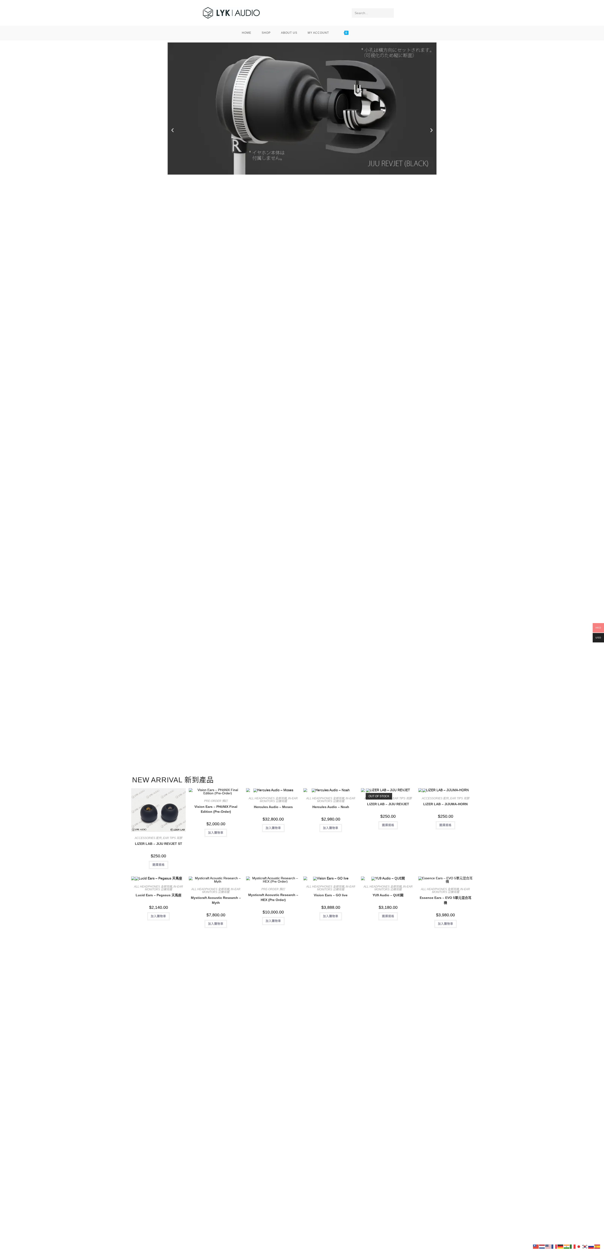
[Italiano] (573, 1246)
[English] (548, 1246)
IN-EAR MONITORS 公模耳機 (279, 800)
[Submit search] (389, 13)
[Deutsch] (561, 1246)
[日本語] (579, 1246)
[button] (172, 130)
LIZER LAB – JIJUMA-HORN (445, 804)
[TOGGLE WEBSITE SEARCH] (361, 33)
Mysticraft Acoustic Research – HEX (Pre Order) (273, 897)
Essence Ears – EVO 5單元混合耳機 (445, 900)
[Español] (597, 1246)
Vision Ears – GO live (331, 895)
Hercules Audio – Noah (330, 807)
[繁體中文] (536, 1246)
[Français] (554, 1246)
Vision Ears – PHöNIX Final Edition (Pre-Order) (215, 809)
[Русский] (591, 1246)
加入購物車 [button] (215, 832)
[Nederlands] (542, 1246)
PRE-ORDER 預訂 (216, 801)
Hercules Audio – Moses (273, 807)
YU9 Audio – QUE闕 (388, 895)
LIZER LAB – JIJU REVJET (388, 804)
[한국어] (585, 1246)
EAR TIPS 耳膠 (172, 838)
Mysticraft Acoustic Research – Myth (216, 900)
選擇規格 (158, 865)
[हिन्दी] (567, 1246)
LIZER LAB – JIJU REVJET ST (158, 844)
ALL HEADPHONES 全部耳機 (268, 798)
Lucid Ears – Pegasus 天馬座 (158, 895)
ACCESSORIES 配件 (148, 838)
